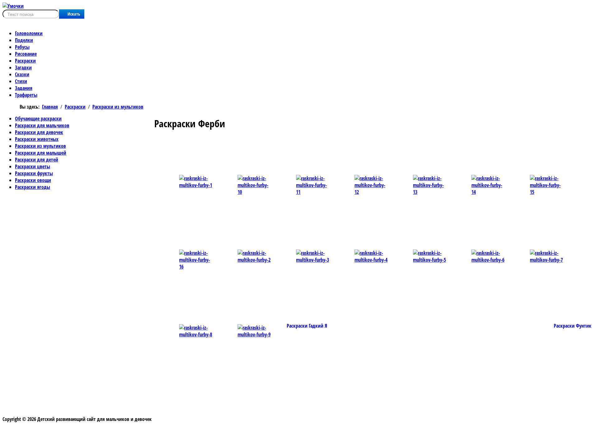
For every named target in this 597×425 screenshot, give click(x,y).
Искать (73, 14)
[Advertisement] (286, 151)
